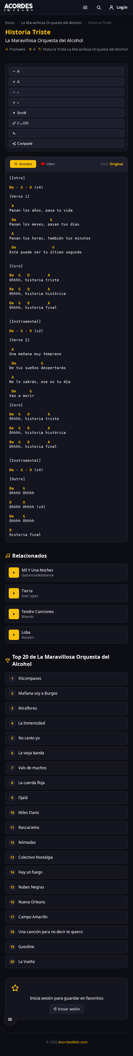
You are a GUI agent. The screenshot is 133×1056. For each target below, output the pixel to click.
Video (50, 164)
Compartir (25, 143)
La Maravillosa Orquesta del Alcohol (51, 22)
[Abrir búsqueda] (99, 7)
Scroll (21, 113)
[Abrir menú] (85, 7)
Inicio (10, 22)
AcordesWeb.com (72, 1041)
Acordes (25, 164)
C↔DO (23, 123)
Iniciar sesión (69, 1008)
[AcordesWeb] (22, 7)
